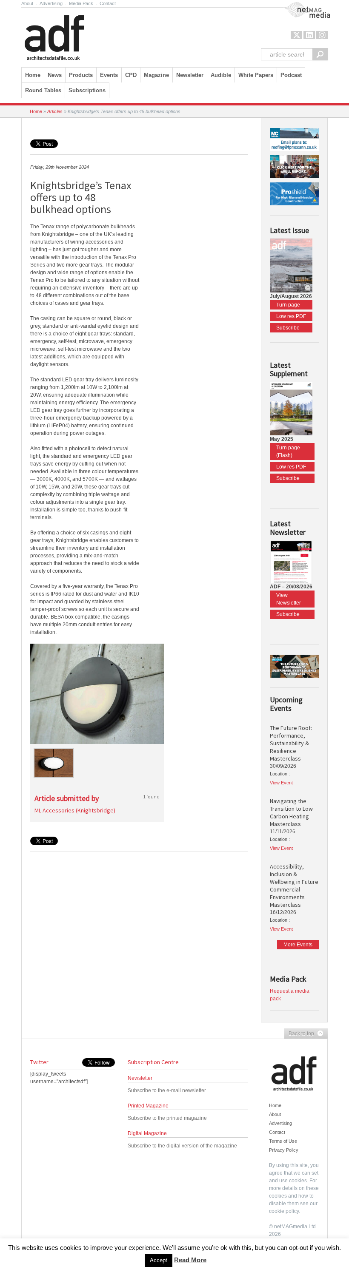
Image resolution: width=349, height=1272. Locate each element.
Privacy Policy (283, 1150)
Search (320, 54)
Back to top (299, 1034)
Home (32, 75)
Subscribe (288, 328)
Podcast (291, 75)
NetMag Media (300, 6)
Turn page (288, 305)
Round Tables (43, 90)
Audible (221, 75)
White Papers (255, 75)
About (27, 3)
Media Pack (81, 3)
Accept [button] (158, 1260)
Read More (190, 1259)
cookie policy (284, 1211)
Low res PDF (291, 316)
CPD (131, 75)
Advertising (51, 3)
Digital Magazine (147, 1133)
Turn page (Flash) (288, 451)
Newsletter (140, 1078)
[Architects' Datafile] (69, 35)
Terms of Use (283, 1141)
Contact (108, 3)
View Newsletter (288, 599)
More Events (297, 945)
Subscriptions (87, 90)
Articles (55, 111)
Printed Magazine (148, 1106)
